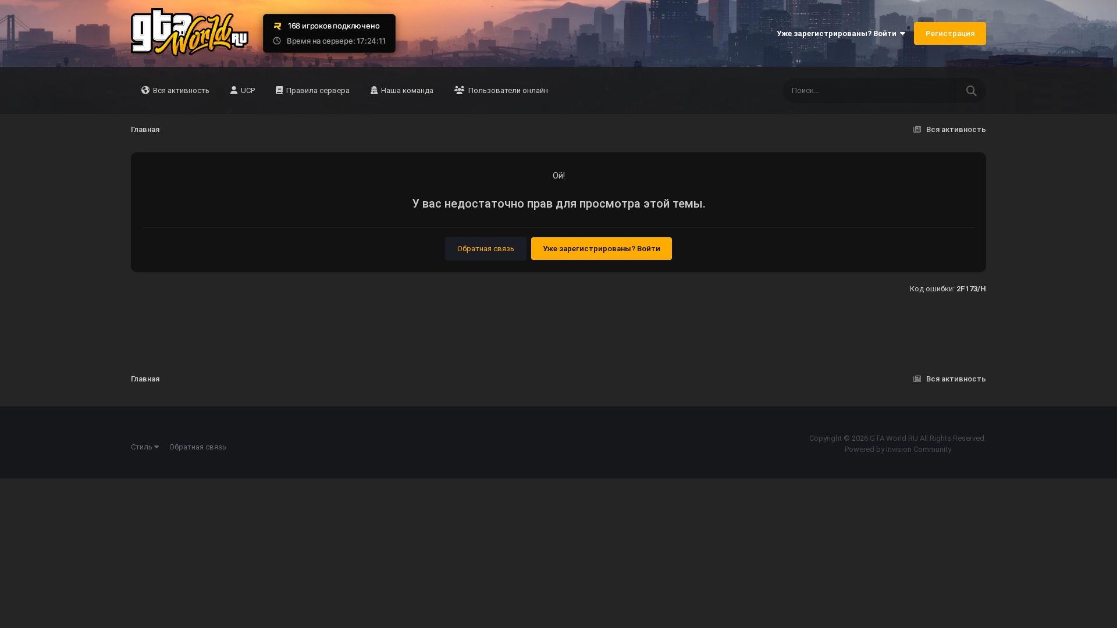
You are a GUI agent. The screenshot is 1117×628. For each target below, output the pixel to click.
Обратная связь (485, 248)
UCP (247, 90)
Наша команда (406, 90)
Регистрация (950, 33)
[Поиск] (971, 90)
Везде (931, 91)
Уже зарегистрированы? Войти (838, 33)
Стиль (142, 447)
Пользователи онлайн (507, 90)
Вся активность (180, 90)
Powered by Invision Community (898, 449)
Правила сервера (317, 90)
